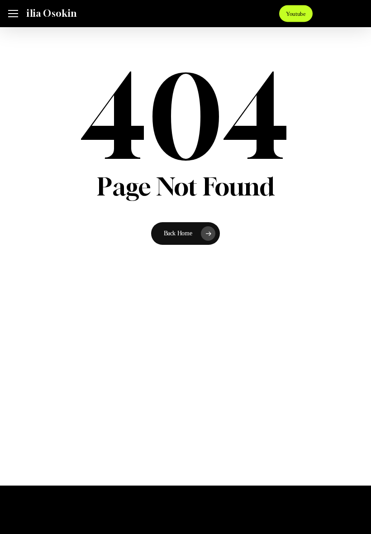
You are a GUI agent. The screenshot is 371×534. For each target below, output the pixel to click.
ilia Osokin (51, 13)
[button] (13, 14)
